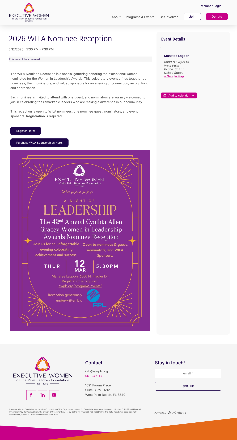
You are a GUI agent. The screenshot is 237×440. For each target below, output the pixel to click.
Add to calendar (179, 95)
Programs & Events (140, 17)
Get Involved (169, 17)
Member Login (211, 6)
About (116, 17)
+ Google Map (174, 76)
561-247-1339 (95, 376)
